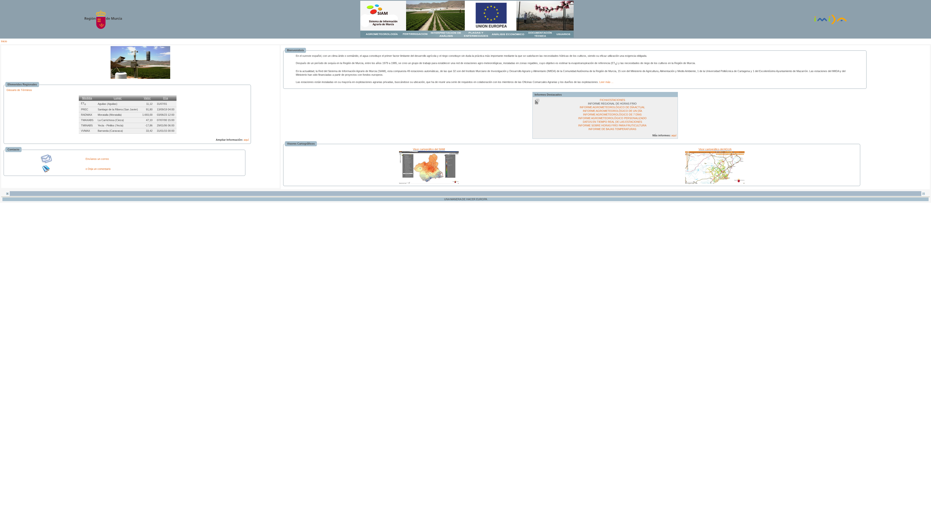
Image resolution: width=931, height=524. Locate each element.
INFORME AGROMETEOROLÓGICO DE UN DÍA (612, 110)
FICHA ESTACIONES (612, 99)
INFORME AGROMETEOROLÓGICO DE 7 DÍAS (612, 114)
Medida (87, 98)
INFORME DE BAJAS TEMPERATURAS (612, 129)
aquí (246, 139)
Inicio (4, 41)
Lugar (118, 98)
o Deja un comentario (98, 168)
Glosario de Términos (19, 90)
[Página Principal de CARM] (103, 27)
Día (165, 98)
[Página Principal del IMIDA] (830, 23)
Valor (147, 98)
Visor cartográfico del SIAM (429, 149)
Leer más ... (606, 82)
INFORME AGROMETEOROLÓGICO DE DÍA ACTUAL (612, 107)
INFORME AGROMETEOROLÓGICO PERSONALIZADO (612, 118)
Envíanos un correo (97, 158)
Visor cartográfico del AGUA (714, 149)
